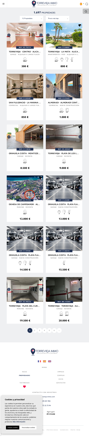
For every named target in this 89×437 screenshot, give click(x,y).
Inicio (24, 372)
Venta (60, 379)
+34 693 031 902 (44, 401)
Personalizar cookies (28, 427)
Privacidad (52, 430)
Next (41, 35)
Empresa (61, 372)
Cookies (64, 430)
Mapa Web (75, 430)
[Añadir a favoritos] (40, 25)
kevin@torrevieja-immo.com (44, 397)
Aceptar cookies (12, 427)
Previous (9, 35)
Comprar (60, 375)
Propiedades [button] (24, 375)
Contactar (61, 383)
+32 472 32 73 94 (44, 405)
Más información (19, 422)
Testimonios (25, 383)
